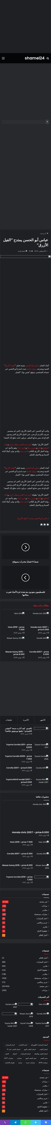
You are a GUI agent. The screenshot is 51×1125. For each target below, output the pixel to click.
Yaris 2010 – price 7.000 (16, 628)
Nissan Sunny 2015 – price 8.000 (14, 653)
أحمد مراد (24, 451)
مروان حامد (32, 369)
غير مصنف (43, 902)
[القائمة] (3, 59)
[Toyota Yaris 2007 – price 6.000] (25, 1007)
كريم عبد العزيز (25, 444)
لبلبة (39, 448)
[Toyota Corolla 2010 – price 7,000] (42, 880)
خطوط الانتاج (42, 931)
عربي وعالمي (42, 923)
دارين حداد (21, 448)
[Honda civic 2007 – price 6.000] (38, 618)
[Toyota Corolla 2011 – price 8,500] (41, 748)
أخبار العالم (43, 935)
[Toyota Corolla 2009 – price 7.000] (41, 760)
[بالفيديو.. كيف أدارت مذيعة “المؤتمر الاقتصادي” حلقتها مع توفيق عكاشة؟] (41, 734)
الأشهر (42, 720)
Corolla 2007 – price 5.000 (39, 653)
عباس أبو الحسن (32, 365)
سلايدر (44, 910)
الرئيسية (43, 233)
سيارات (19, 1058)
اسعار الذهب (43, 1049)
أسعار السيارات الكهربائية (39, 1045)
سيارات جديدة (30, 1063)
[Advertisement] (25, 26)
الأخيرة (26, 720)
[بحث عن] (47, 59)
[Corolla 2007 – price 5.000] (38, 643)
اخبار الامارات (22, 1045)
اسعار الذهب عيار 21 (13, 1049)
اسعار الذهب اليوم (30, 1049)
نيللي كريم (13, 444)
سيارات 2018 (43, 1063)
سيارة (20, 1063)
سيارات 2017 (8, 1058)
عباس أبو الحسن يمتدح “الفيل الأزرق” (32, 518)
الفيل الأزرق (10, 365)
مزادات (44, 906)
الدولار (15, 1054)
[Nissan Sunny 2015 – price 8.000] (13, 643)
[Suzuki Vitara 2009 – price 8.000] (25, 1026)
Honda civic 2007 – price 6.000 (40, 628)
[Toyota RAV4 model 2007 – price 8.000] (41, 783)
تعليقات (9, 720)
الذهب (7, 1054)
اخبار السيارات (41, 918)
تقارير (45, 927)
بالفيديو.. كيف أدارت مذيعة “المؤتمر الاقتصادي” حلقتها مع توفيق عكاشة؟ (18, 729)
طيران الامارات (10, 1063)
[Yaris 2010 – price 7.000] (13, 618)
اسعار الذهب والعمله (41, 1054)
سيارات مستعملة (40, 914)
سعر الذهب (44, 1058)
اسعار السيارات (25, 1054)
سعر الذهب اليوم (31, 1058)
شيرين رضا (31, 448)
